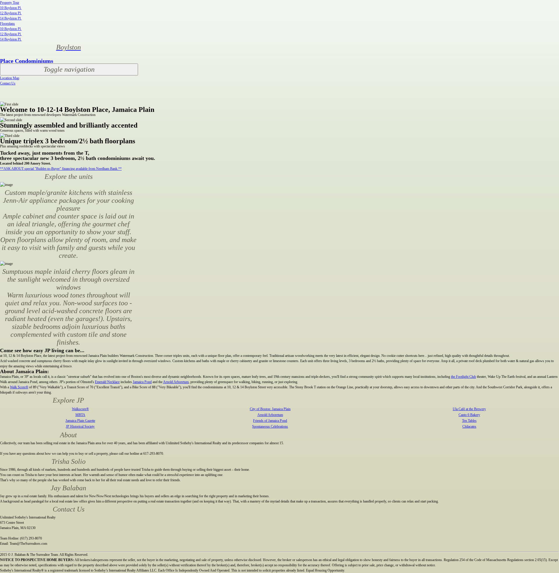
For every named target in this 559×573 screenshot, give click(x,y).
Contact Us (7, 83)
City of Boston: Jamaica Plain (270, 409)
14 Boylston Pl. (11, 18)
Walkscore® (80, 409)
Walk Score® (19, 387)
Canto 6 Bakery (469, 415)
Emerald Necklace (107, 382)
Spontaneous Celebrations (270, 426)
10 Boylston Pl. (11, 8)
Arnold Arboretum (176, 382)
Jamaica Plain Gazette (80, 421)
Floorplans (7, 24)
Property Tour (9, 3)
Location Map (9, 78)
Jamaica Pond (142, 382)
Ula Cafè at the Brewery (469, 409)
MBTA (80, 415)
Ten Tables (469, 421)
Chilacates (469, 426)
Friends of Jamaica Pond (270, 421)
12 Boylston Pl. (11, 13)
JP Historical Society (80, 426)
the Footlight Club (463, 377)
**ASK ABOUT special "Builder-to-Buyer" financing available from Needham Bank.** (61, 169)
